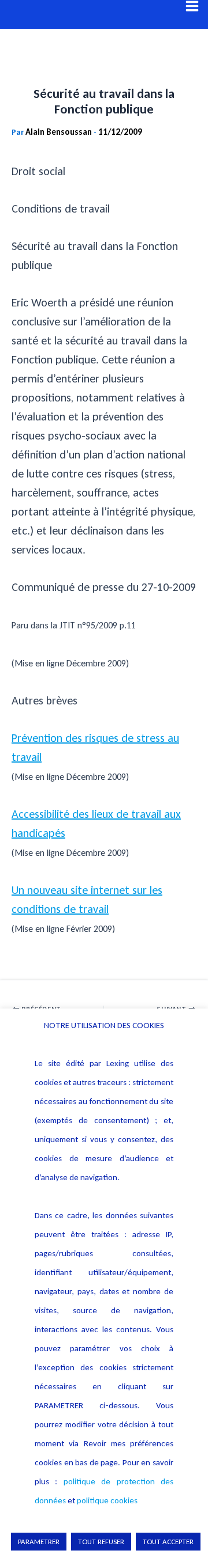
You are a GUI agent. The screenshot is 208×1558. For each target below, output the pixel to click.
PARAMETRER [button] (39, 1541)
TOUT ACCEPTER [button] (168, 1541)
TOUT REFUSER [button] (101, 1541)
